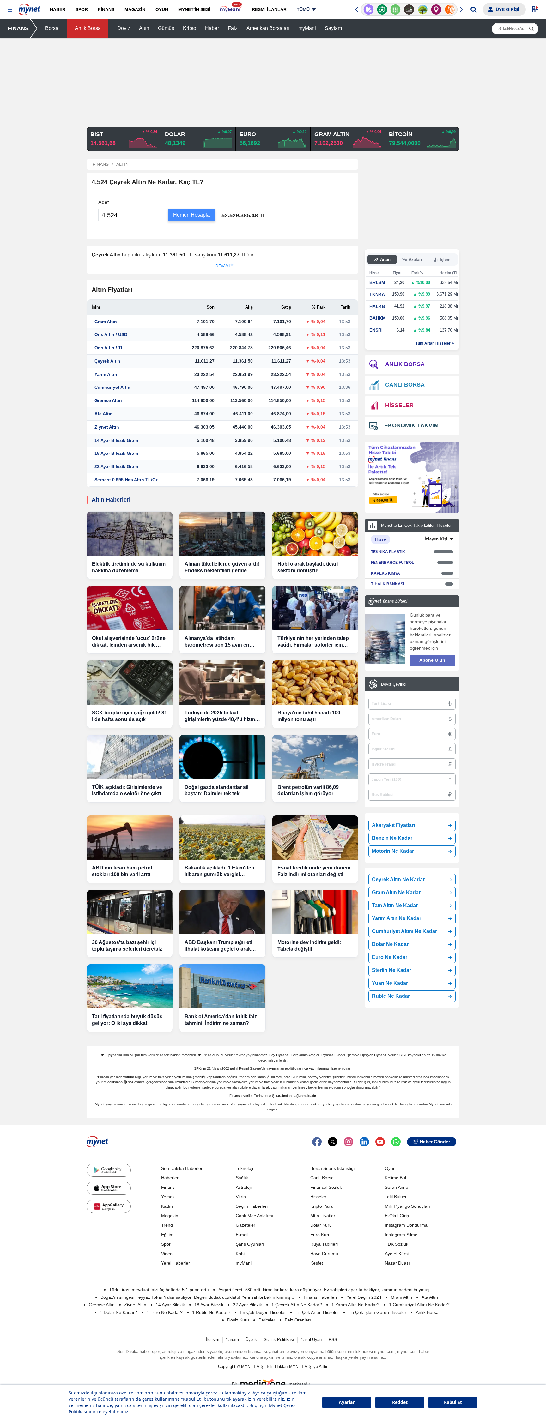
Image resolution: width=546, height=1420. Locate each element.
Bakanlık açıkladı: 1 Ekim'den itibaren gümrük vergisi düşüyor (219, 871)
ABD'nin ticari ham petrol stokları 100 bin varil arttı (122, 871)
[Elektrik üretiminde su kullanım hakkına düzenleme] (130, 534)
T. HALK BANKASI (387, 584)
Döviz (123, 28)
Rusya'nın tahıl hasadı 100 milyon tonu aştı (308, 716)
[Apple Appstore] (109, 1188)
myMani (307, 28)
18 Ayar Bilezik (208, 1304)
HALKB (377, 306)
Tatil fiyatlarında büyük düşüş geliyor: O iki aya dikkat (127, 1020)
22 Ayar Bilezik (247, 1304)
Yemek (168, 1196)
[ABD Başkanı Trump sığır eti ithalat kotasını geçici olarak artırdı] (222, 912)
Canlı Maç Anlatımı (254, 1215)
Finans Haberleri (320, 1297)
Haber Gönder (435, 1141)
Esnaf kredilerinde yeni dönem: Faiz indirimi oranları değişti (314, 871)
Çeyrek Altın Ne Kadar (398, 879)
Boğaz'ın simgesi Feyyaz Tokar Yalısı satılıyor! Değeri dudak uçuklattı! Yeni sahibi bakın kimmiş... (197, 1297)
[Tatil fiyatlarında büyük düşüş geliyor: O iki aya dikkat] (130, 986)
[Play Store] (109, 1170)
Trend (167, 1225)
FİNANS (18, 28)
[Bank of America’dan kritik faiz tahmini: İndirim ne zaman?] (222, 986)
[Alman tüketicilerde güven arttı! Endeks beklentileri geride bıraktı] (222, 534)
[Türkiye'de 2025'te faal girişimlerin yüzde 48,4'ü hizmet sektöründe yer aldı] (222, 682)
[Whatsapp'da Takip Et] (396, 1141)
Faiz (233, 28)
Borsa (51, 28)
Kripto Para (321, 1206)
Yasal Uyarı (311, 1339)
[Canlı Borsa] (409, 9)
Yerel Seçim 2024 (363, 1297)
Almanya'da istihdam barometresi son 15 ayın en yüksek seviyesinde (217, 641)
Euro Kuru (320, 1234)
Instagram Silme (401, 1234)
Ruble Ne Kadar (391, 996)
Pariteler (266, 1319)
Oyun (390, 1168)
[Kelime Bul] (395, 9)
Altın (144, 28)
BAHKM (377, 318)
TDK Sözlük (396, 1244)
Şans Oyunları (250, 1244)
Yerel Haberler (175, 1263)
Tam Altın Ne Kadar (395, 905)
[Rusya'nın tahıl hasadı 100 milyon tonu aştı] (315, 682)
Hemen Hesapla (191, 215)
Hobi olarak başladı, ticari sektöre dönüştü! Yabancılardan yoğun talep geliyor (309, 567)
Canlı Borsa (322, 1177)
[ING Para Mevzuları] (450, 9)
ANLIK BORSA (405, 364)
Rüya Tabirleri (324, 1244)
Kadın (167, 1206)
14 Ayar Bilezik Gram (116, 440)
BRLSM (377, 282)
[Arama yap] (473, 9)
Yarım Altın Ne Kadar (396, 918)
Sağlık (242, 1177)
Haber (212, 28)
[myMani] (231, 9)
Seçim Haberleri (252, 1206)
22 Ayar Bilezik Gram (116, 466)
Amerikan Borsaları (267, 28)
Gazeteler (245, 1225)
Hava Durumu (324, 1253)
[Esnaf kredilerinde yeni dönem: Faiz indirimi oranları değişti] (315, 837)
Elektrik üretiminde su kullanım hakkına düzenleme (129, 567)
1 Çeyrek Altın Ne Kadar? (296, 1304)
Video (167, 1253)
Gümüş (166, 28)
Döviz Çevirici (393, 684)
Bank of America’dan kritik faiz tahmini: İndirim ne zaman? (221, 1020)
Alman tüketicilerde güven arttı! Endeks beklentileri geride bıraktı (222, 567)
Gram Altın (105, 321)
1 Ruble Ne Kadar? (211, 1312)
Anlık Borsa (88, 28)
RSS (333, 1339)
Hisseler (318, 1196)
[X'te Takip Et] (332, 1141)
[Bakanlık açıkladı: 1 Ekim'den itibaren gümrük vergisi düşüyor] (222, 837)
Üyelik (251, 1339)
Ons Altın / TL (109, 347)
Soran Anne (396, 1187)
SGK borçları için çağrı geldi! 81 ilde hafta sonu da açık (129, 716)
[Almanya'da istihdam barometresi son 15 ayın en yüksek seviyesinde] (222, 608)
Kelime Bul (395, 1177)
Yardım (232, 1339)
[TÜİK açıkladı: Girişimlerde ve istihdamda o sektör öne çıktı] (130, 757)
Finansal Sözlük (326, 1187)
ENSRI (376, 330)
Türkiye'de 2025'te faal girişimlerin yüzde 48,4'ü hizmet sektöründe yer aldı (222, 716)
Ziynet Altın (106, 427)
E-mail (242, 1234)
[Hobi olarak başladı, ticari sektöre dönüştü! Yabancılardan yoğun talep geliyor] (315, 534)
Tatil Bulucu (396, 1196)
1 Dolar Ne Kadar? (118, 1312)
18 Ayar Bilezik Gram (116, 453)
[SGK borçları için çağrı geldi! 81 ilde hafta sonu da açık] (130, 682)
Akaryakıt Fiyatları (393, 825)
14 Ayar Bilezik (170, 1304)
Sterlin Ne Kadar (391, 970)
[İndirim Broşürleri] (368, 9)
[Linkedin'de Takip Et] (364, 1141)
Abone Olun (432, 660)
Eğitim (167, 1234)
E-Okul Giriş (397, 1215)
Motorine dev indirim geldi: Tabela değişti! (309, 946)
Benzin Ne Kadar (392, 838)
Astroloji (244, 1187)
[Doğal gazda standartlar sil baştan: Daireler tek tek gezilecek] (222, 757)
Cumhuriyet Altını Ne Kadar (404, 931)
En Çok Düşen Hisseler (263, 1312)
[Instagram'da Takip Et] (348, 1141)
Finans (168, 1187)
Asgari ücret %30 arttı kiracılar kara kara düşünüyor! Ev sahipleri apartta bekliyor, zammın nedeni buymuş (323, 1289)
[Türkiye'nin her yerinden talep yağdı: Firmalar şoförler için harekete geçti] (315, 608)
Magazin (169, 1215)
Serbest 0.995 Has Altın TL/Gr (125, 479)
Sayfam (333, 28)
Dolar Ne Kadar (390, 944)
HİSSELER (399, 405)
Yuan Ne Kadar (390, 983)
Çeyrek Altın (107, 361)
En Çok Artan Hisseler (317, 1312)
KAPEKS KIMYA (385, 573)
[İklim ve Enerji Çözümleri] (422, 9)
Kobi (240, 1253)
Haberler (170, 1177)
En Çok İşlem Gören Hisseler (377, 1312)
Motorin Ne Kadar (393, 851)
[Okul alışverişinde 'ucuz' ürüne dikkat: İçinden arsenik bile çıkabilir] (130, 608)
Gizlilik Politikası (279, 1339)
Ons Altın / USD (110, 334)
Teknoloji (244, 1168)
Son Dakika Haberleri (182, 1168)
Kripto (189, 28)
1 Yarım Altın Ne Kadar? (355, 1304)
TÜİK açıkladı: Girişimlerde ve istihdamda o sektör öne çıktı (127, 791)
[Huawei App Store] (109, 1206)
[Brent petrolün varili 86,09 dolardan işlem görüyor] (315, 757)
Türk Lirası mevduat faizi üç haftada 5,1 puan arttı (159, 1289)
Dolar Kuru (321, 1225)
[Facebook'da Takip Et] (317, 1141)
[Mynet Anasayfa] (29, 7)
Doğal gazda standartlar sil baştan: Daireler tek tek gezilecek (216, 791)
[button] (10, 10)
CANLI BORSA (405, 385)
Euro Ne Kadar (389, 957)
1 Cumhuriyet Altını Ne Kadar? (419, 1304)
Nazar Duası (397, 1263)
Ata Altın (103, 413)
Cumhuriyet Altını (113, 387)
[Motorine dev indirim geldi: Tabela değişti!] (315, 912)
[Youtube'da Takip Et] (380, 1141)
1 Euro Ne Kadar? (165, 1312)
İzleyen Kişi (436, 539)
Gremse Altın (108, 400)
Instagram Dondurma (406, 1225)
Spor (166, 1244)
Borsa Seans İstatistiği (332, 1168)
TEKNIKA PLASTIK (388, 552)
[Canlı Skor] (382, 9)
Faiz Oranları (298, 1319)
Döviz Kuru (238, 1319)
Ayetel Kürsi (397, 1253)
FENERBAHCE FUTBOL (392, 562)
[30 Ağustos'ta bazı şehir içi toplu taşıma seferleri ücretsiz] (130, 912)
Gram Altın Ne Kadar (396, 892)
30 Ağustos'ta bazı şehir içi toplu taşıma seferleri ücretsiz (127, 946)
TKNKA (377, 294)
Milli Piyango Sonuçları (407, 1206)
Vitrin (241, 1196)
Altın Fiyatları (323, 1215)
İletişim (212, 1339)
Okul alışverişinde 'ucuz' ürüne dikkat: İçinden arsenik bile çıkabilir (129, 641)
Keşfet (316, 1263)
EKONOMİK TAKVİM (411, 425)
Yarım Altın (105, 374)
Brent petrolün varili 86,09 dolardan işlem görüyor (308, 791)
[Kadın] (436, 9)
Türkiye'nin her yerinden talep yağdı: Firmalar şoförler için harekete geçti (313, 641)
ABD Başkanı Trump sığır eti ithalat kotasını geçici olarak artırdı (218, 946)
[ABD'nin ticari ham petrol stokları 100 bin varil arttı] (130, 837)
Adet (103, 202)
